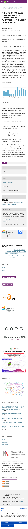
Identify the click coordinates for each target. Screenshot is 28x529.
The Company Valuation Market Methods (12, 422)
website (21, 501)
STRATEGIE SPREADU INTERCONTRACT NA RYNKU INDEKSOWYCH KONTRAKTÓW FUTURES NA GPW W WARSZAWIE (13, 408)
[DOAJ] (7, 299)
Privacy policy (23, 508)
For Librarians (5, 444)
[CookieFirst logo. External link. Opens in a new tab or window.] (1, 510)
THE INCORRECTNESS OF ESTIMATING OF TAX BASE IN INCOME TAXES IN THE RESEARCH (15, 252)
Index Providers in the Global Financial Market (13, 413)
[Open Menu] (1, 1)
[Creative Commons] (14, 299)
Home (3, 7)
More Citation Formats (11, 224)
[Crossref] (8, 312)
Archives (8, 7)
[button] (3, 508)
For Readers (5, 439)
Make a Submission (9, 277)
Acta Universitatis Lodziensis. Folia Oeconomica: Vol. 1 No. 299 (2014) (15, 255)
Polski (3, 270)
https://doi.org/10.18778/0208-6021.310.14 (15, 35)
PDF (5, 162)
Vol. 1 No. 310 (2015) (17, 7)
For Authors (5, 442)
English (4, 267)
